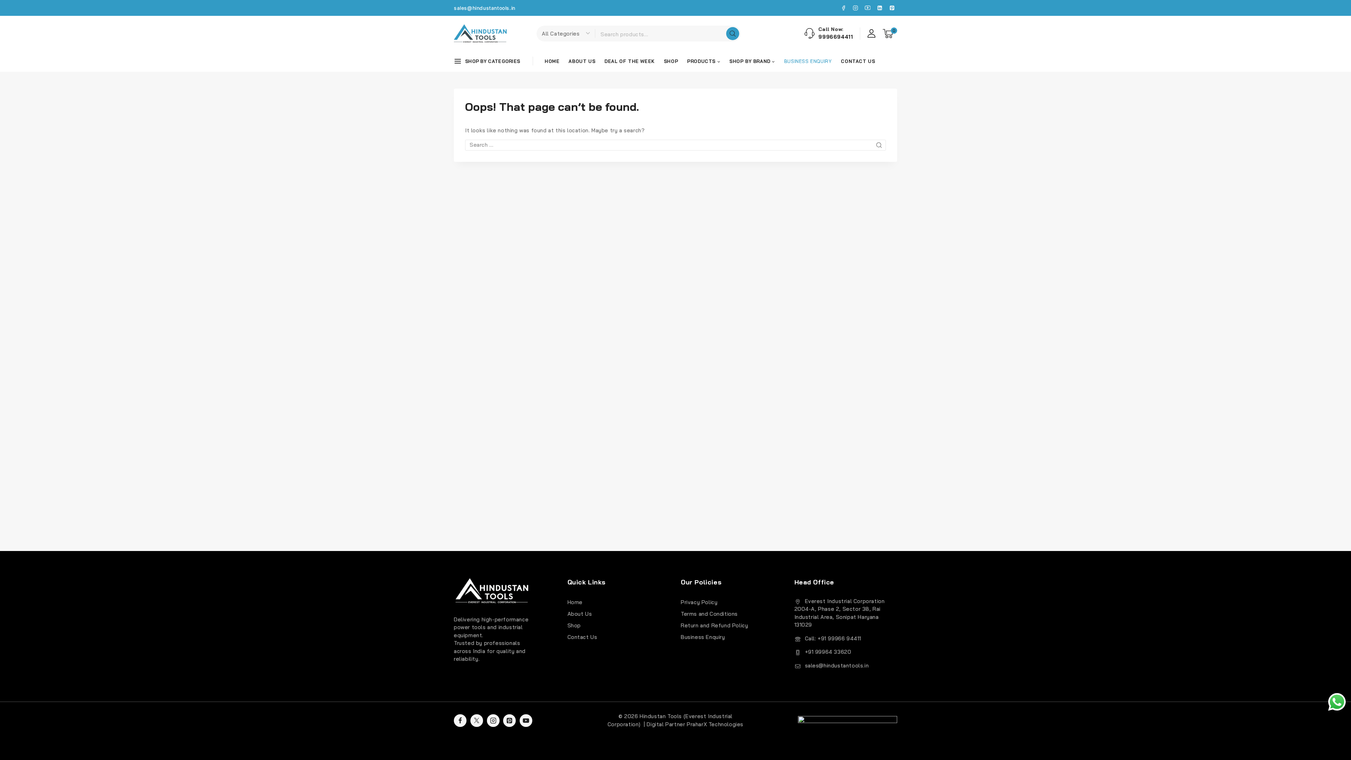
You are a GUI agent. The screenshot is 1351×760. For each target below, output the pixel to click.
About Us (582, 61)
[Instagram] (855, 8)
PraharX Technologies (715, 724)
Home (552, 61)
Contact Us (858, 61)
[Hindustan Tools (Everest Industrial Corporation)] (480, 33)
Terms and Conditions (709, 613)
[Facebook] (843, 8)
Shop (671, 61)
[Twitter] (476, 720)
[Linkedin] (880, 8)
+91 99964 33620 (828, 651)
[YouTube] (867, 8)
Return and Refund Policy (714, 625)
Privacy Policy (699, 602)
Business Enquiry (703, 637)
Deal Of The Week (629, 61)
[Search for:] (675, 144)
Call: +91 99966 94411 (833, 638)
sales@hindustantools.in (484, 8)
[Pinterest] (892, 8)
